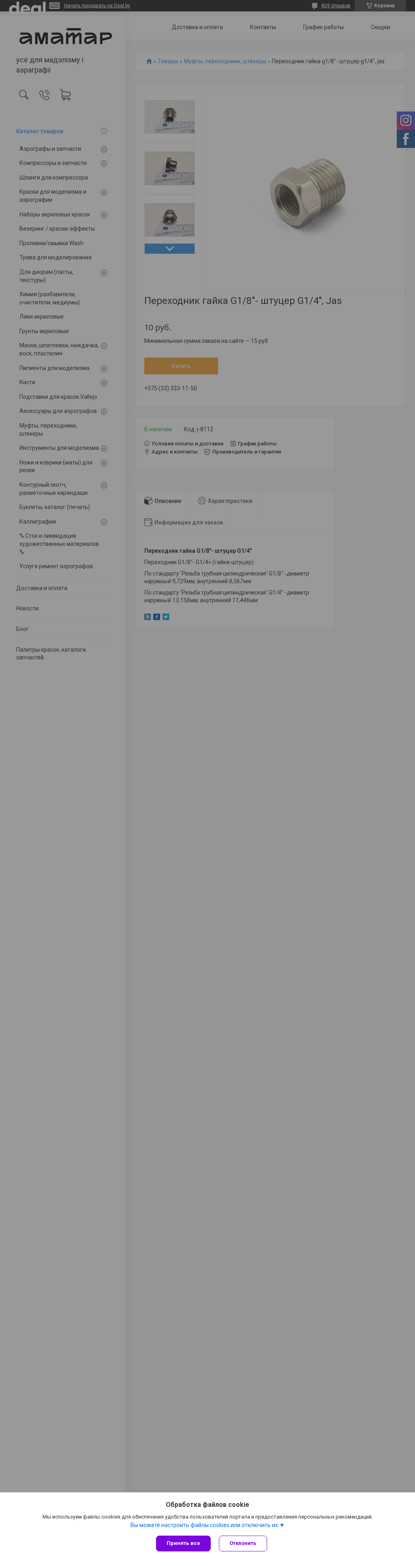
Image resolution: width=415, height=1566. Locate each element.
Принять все (183, 1543)
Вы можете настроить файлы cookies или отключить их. (204, 1525)
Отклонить (243, 1543)
